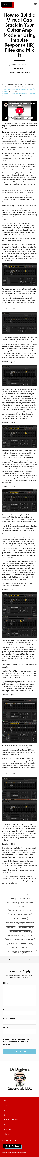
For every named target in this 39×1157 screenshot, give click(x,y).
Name (5, 1009)
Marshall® (13, 943)
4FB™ (12, 899)
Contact (7, 1134)
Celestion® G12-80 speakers (20, 932)
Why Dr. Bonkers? (11, 1120)
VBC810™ (25, 947)
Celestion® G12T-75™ (15, 935)
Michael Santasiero (19, 65)
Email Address (9, 1018)
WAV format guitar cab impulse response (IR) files (20, 952)
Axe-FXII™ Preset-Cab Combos (20, 910)
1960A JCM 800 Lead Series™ (15, 895)
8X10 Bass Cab (12, 903)
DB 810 (30, 935)
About (6, 1106)
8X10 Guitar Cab (27, 903)
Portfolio (7, 1129)
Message (6, 983)
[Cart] (35, 4)
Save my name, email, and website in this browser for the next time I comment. (17, 1042)
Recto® (15, 947)
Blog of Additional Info (20, 72)
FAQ (6, 1124)
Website (6, 1028)
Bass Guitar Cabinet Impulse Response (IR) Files (20, 923)
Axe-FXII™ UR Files (20, 918)
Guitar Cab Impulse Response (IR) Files (20, 939)
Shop (6, 1115)
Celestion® (11, 928)
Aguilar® (20, 907)
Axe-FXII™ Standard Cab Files (20, 914)
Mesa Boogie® (26, 943)
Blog (6, 1110)
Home (6, 1101)
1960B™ (31, 895)
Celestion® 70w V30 (26, 928)
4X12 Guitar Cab (24, 899)
